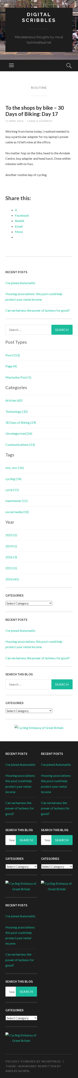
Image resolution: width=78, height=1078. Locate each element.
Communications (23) (20, 444)
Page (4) (11, 366)
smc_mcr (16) (14, 468)
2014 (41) (12, 579)
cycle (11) (12, 490)
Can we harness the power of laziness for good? (37, 310)
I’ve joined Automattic (20, 283)
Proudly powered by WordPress (33, 1061)
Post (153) (12, 355)
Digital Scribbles (39, 17)
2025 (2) (11, 535)
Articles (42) (13, 400)
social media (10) (17, 512)
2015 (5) (11, 568)
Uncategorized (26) (18, 433)
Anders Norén (17, 1071)
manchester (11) (16, 501)
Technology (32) (16, 411)
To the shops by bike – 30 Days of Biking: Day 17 (34, 111)
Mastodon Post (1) (18, 377)
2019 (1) (11, 546)
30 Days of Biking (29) (20, 422)
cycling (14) (13, 479)
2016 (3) (11, 557)
